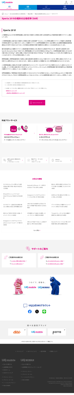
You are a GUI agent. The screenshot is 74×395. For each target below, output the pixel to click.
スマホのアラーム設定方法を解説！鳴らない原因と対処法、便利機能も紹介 (12, 205)
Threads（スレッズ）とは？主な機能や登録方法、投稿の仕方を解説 (60, 214)
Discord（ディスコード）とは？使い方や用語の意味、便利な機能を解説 (61, 223)
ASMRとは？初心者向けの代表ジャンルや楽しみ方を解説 (60, 196)
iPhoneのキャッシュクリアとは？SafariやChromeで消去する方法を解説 (12, 196)
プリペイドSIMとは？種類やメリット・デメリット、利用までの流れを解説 (60, 205)
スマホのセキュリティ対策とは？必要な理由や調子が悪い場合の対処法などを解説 (12, 186)
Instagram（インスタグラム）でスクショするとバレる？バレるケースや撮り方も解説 (12, 223)
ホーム (6, 13)
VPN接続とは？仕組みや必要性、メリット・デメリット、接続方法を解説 (36, 214)
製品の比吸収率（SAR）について (42, 13)
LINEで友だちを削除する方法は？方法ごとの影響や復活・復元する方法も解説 (36, 206)
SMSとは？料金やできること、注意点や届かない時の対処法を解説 (37, 223)
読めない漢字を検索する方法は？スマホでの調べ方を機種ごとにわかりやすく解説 (61, 186)
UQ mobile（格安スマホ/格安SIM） (18, 13)
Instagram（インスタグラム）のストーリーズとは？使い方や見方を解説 (36, 196)
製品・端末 (30, 13)
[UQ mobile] (7, 2)
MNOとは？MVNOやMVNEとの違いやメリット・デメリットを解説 (12, 214)
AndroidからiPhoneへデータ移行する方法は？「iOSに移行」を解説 (36, 186)
